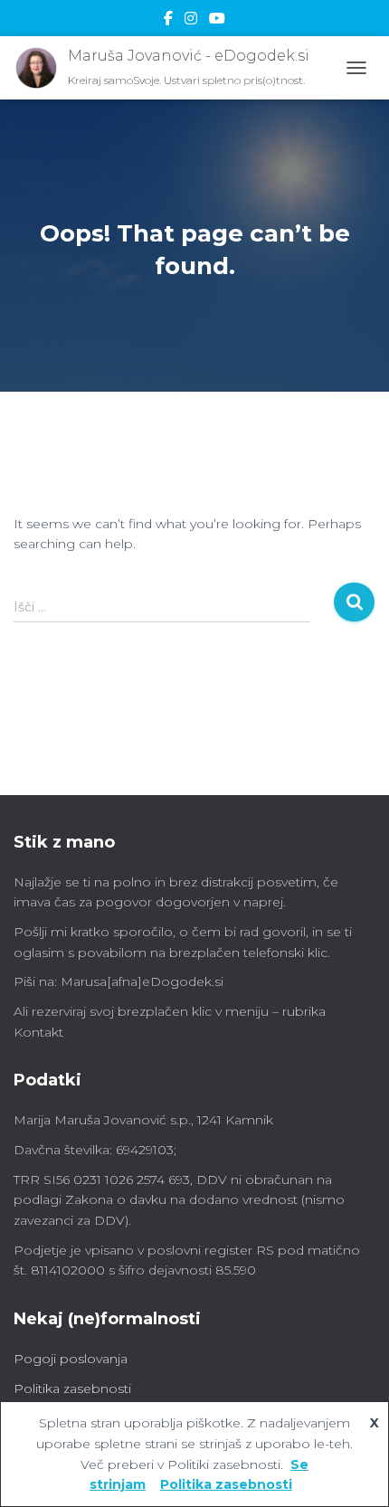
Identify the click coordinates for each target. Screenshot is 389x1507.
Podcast (217, 21)
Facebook (168, 21)
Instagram (191, 21)
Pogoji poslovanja (71, 1359)
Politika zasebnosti (72, 1388)
